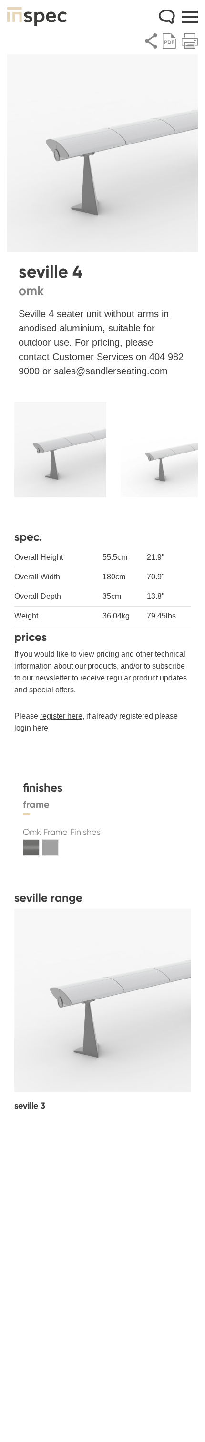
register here (61, 716)
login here (31, 728)
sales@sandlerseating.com (111, 371)
